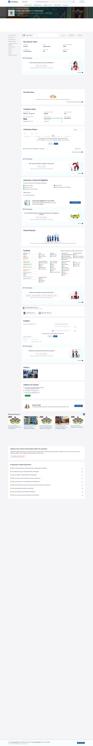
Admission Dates (12, 41)
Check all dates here (76, 152)
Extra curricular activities (36, 295)
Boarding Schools (37, 5)
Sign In (82, 1)
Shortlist (80, 35)
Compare (63, 35)
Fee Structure (11, 37)
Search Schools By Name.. (42, 1)
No (40, 65)
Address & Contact (12, 55)
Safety (44, 295)
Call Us (28, 395)
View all (80, 72)
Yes (37, 65)
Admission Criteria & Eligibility (12, 44)
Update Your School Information (78, 11)
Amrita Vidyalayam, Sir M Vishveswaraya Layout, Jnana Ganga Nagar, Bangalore (61, 427)
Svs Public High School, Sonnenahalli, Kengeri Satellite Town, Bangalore (14, 427)
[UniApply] (13, 1)
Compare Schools (57, 5)
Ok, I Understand (81, 742)
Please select (30, 35)
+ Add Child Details (75, 202)
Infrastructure (49, 295)
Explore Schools (28, 5)
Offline (43, 166)
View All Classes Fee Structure (73, 102)
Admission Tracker (47, 5)
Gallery (9, 53)
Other (55, 295)
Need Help (79, 405)
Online (39, 166)
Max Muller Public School (47, 312)
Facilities (10, 49)
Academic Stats (11, 39)
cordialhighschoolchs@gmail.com (32, 390)
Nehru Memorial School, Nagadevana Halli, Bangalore (77, 426)
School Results (11, 47)
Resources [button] (65, 5)
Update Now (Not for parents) (18, 456)
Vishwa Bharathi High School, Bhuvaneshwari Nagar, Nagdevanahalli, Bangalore (30, 427)
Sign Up (50, 143)
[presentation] (82, 414)
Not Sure (44, 65)
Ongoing (78, 148)
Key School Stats (12, 35)
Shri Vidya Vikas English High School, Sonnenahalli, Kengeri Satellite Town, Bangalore (46, 427)
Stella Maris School (30, 312)
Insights (10, 51)
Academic (28, 295)
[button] (78, 130)
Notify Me (72, 35)
